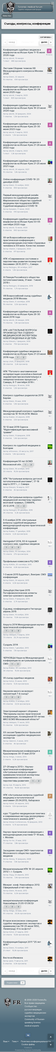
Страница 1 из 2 (28, 42)
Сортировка (45, 37)
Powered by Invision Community (28, 1050)
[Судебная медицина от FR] (8, 8)
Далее (44, 42)
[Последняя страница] (51, 42)
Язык (5, 1041)
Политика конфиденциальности (36, 1041)
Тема (14, 1041)
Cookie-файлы (28, 1044)
